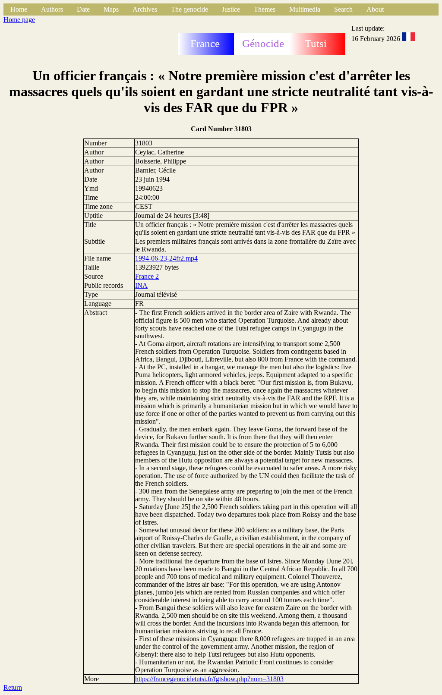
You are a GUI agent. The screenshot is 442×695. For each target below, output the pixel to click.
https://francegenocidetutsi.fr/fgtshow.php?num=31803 (209, 678)
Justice (231, 9)
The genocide (189, 9)
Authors (52, 9)
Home (18, 9)
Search (343, 9)
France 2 (147, 276)
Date (83, 9)
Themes (264, 9)
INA (141, 285)
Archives (145, 9)
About (375, 9)
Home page (19, 19)
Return (12, 687)
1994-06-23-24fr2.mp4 (166, 258)
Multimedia (304, 9)
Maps (111, 9)
